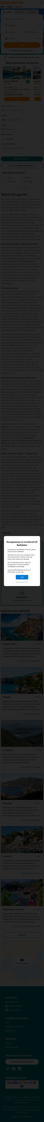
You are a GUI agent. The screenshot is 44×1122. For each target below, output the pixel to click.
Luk (22, 577)
